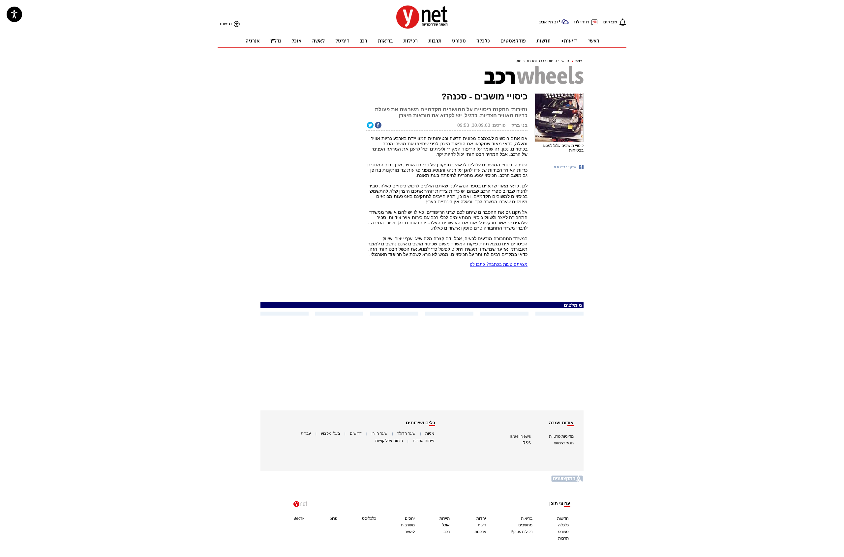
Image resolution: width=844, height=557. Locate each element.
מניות (429, 433)
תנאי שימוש (564, 443)
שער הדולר (406, 433)
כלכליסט (369, 518)
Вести (299, 518)
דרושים (356, 433)
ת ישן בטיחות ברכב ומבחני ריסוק (542, 61)
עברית (306, 433)
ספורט (563, 531)
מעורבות (408, 525)
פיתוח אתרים (423, 440)
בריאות (526, 518)
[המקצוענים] (567, 481)
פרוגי (333, 518)
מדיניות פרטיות (561, 436)
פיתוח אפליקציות (389, 440)
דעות (482, 525)
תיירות (444, 518)
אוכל (446, 525)
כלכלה (563, 525)
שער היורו (379, 433)
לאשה (410, 531)
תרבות (563, 538)
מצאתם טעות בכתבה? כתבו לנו (499, 264)
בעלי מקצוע (330, 433)
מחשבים (525, 525)
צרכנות (480, 531)
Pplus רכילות (521, 531)
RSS (527, 443)
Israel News (520, 436)
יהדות (481, 518)
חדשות (563, 518)
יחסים (410, 518)
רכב (579, 61)
